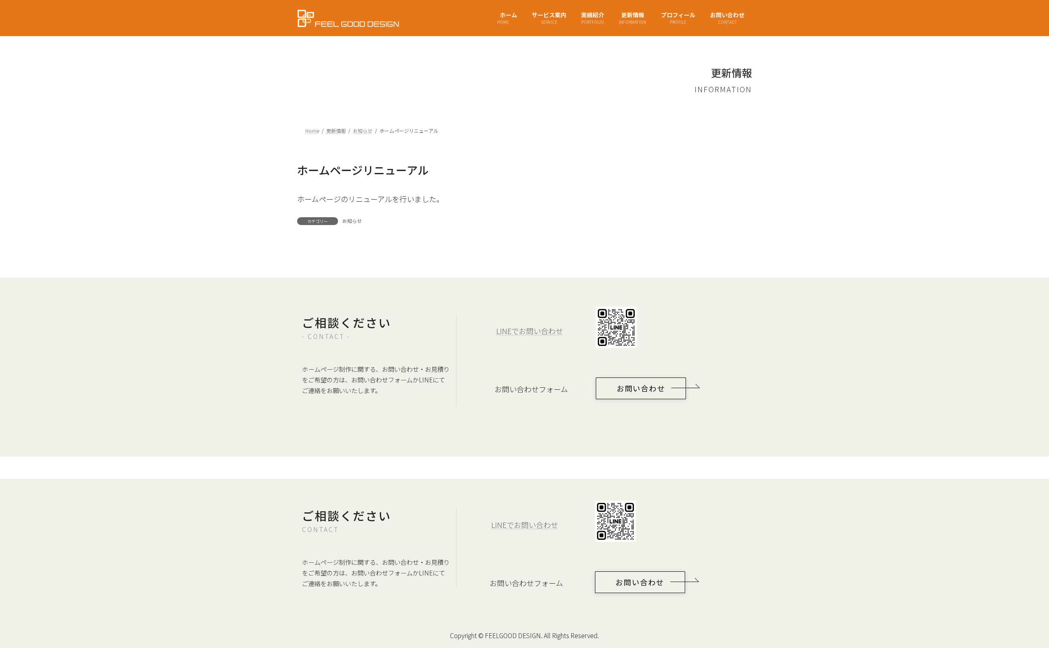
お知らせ (352, 220)
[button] (641, 388)
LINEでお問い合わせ (529, 330)
